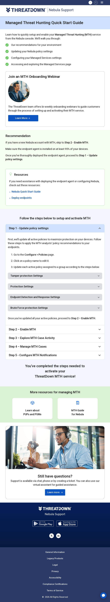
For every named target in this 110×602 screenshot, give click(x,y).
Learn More (21, 118)
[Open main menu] (102, 2)
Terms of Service (55, 590)
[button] (96, 3)
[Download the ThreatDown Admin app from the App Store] (66, 523)
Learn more (54, 492)
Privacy (55, 571)
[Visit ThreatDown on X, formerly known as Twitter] (51, 535)
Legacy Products (55, 558)
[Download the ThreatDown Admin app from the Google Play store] (43, 523)
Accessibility (55, 577)
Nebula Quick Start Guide (26, 191)
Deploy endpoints (22, 197)
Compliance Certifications (55, 584)
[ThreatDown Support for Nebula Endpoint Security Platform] (41, 10)
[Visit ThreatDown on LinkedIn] (58, 535)
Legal (55, 565)
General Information (55, 552)
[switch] (90, 2)
